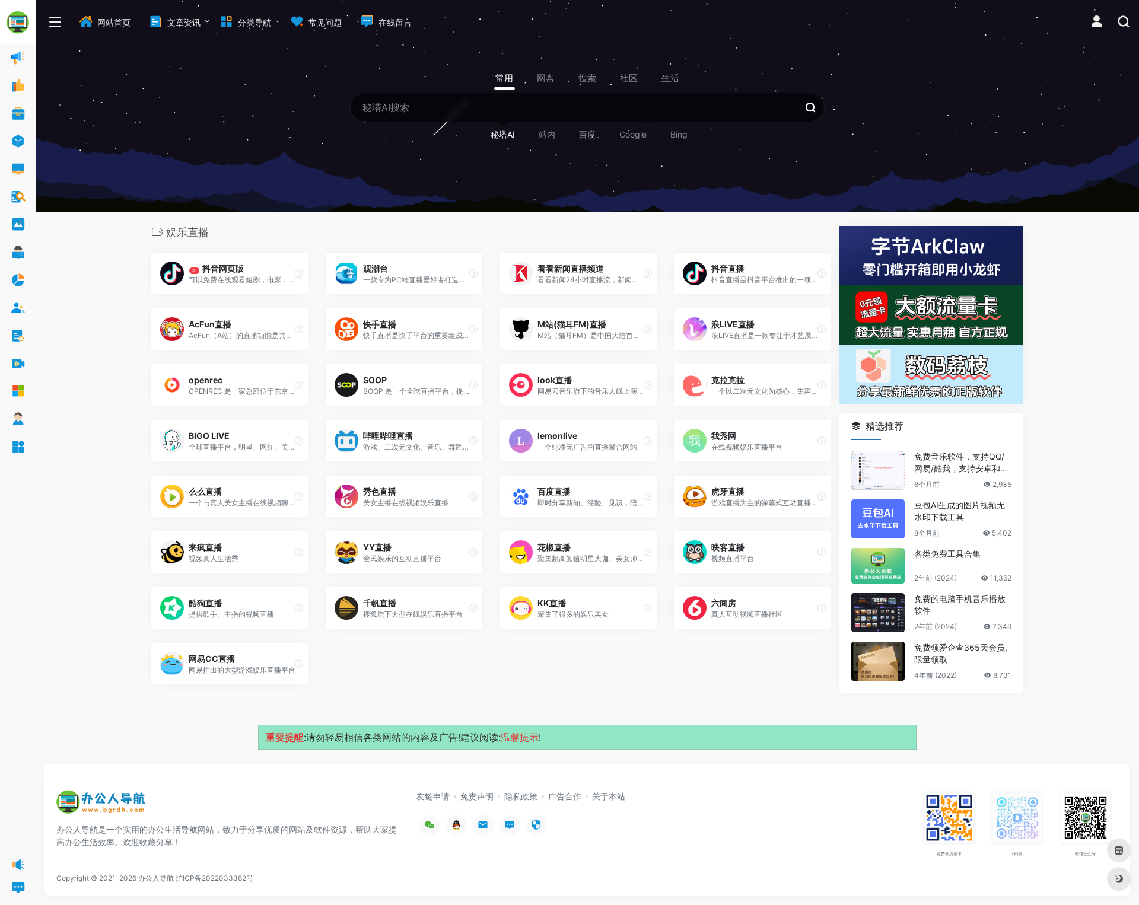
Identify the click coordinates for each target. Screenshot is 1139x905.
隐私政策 (520, 796)
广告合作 (564, 796)
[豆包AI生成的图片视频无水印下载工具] (878, 518)
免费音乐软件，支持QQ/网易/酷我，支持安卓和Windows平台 (962, 462)
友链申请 (433, 796)
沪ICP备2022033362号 (214, 878)
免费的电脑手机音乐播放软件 (960, 605)
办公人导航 (156, 878)
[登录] (1096, 22)
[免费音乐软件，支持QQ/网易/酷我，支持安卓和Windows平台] (878, 470)
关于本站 (608, 796)
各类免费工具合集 (947, 554)
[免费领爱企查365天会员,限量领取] (878, 661)
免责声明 (477, 796)
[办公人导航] (100, 806)
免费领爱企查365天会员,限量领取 (960, 653)
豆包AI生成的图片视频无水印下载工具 (959, 511)
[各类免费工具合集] (878, 566)
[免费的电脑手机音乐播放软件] (878, 612)
